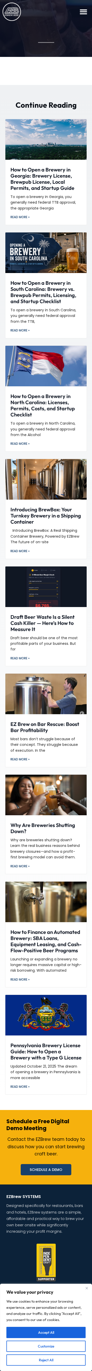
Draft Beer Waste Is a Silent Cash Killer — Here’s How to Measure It (42, 623)
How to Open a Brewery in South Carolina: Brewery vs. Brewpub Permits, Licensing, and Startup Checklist (43, 292)
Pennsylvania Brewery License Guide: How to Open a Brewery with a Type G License (46, 1051)
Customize (46, 1346)
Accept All (46, 1332)
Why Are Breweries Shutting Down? (42, 828)
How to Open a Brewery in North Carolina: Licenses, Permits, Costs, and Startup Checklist (42, 405)
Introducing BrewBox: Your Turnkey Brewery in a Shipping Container (45, 515)
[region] (46, 1327)
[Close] (87, 1288)
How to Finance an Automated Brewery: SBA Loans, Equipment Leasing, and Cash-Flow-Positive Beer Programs (46, 941)
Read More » (20, 217)
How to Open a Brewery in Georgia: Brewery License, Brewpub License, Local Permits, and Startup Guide (42, 178)
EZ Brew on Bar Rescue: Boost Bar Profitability (44, 727)
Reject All (46, 1360)
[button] (84, 12)
